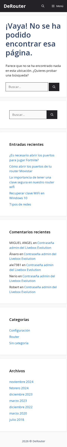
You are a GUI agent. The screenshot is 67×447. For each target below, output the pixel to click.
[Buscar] (54, 87)
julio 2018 (16, 419)
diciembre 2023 (21, 394)
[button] (43, 6)
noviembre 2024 (21, 382)
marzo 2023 (18, 400)
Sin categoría (18, 343)
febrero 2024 (18, 388)
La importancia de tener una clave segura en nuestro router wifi (31, 182)
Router (14, 337)
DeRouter (15, 6)
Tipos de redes (20, 204)
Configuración (19, 330)
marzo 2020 (18, 413)
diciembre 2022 (21, 407)
